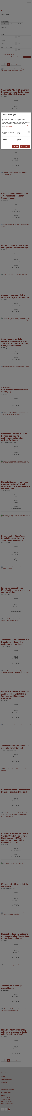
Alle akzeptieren (25, 146)
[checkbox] (29, 132)
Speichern (15, 146)
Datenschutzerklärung (23, 125)
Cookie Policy (9, 126)
